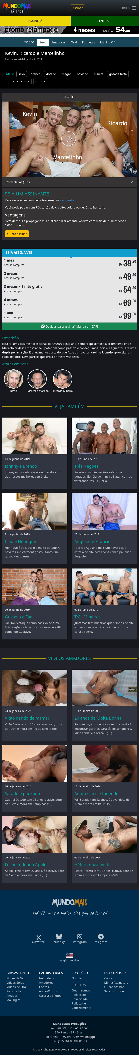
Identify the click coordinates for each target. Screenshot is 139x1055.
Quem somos (81, 990)
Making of (13, 1000)
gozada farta (118, 74)
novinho (82, 74)
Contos (44, 987)
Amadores (58, 42)
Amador (12, 996)
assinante (67, 200)
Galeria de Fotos (50, 996)
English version (69, 960)
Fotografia (14, 991)
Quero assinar (17, 234)
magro (66, 74)
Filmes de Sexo (17, 978)
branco (35, 74)
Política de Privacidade (80, 997)
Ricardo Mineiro (63, 391)
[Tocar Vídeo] (69, 139)
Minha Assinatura (116, 983)
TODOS (29, 42)
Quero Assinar (114, 987)
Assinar (78, 8)
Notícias (77, 978)
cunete (98, 74)
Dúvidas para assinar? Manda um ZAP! (71, 326)
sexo (21, 74)
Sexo (43, 42)
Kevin (13, 391)
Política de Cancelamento (81, 1005)
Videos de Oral (17, 987)
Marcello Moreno (38, 391)
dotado (51, 74)
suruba (40, 81)
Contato (109, 978)
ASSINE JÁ (35, 21)
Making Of (107, 42)
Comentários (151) (18, 182)
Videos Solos (15, 983)
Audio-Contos (48, 991)
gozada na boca (19, 81)
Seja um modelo (115, 991)
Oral (74, 42)
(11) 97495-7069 (68, 1037)
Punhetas (88, 42)
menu (126, 7)
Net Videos (46, 978)
